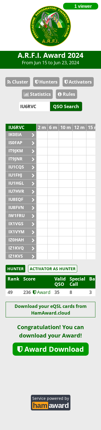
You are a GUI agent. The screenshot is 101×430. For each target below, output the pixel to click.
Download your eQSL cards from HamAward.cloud (51, 309)
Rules (68, 94)
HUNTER (15, 268)
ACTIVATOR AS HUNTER (52, 268)
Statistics (40, 94)
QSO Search (66, 106)
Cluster (19, 82)
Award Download (53, 349)
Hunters (48, 82)
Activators (80, 82)
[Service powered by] (50, 404)
